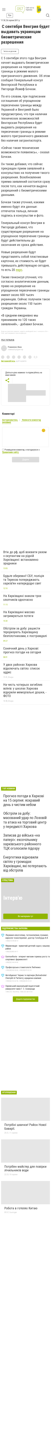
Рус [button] (9, 15)
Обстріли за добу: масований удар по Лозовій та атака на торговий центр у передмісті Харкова (25, 820)
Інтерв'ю (12, 898)
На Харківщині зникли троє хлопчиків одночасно (22, 598)
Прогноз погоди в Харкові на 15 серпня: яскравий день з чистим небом (23, 800)
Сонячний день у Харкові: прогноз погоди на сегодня (22, 650)
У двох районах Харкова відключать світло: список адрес (21, 668)
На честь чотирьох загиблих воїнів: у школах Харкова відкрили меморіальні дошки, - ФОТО (25, 690)
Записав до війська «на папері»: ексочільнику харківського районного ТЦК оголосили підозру (22, 842)
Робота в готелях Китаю (20, 1208)
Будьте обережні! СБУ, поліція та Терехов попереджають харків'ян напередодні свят (23, 579)
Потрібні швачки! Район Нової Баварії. (25, 1126)
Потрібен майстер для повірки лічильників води (25, 1168)
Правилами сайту (10, 452)
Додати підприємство (25, 999)
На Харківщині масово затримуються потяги (19, 614)
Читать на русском (9, 51)
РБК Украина (7, 340)
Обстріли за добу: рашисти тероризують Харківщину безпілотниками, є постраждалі (25, 632)
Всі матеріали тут (25, 916)
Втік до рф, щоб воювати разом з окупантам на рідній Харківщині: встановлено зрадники (25, 557)
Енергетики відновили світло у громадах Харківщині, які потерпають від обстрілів (25, 864)
